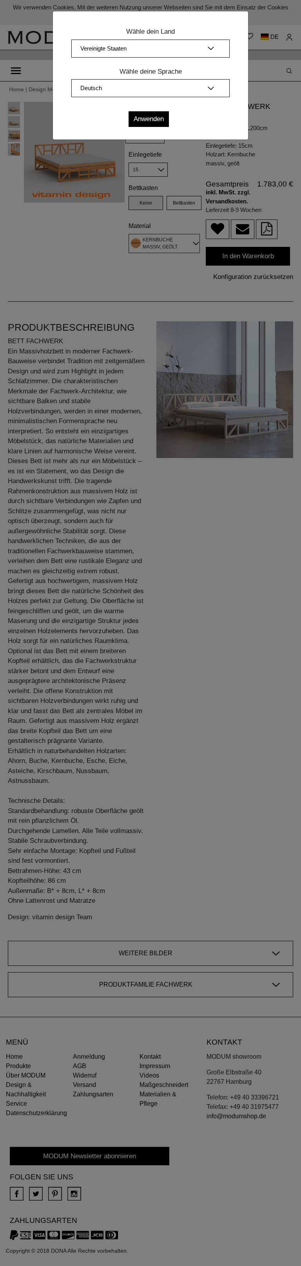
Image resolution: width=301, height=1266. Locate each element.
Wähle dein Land (150, 31)
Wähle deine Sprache (151, 71)
